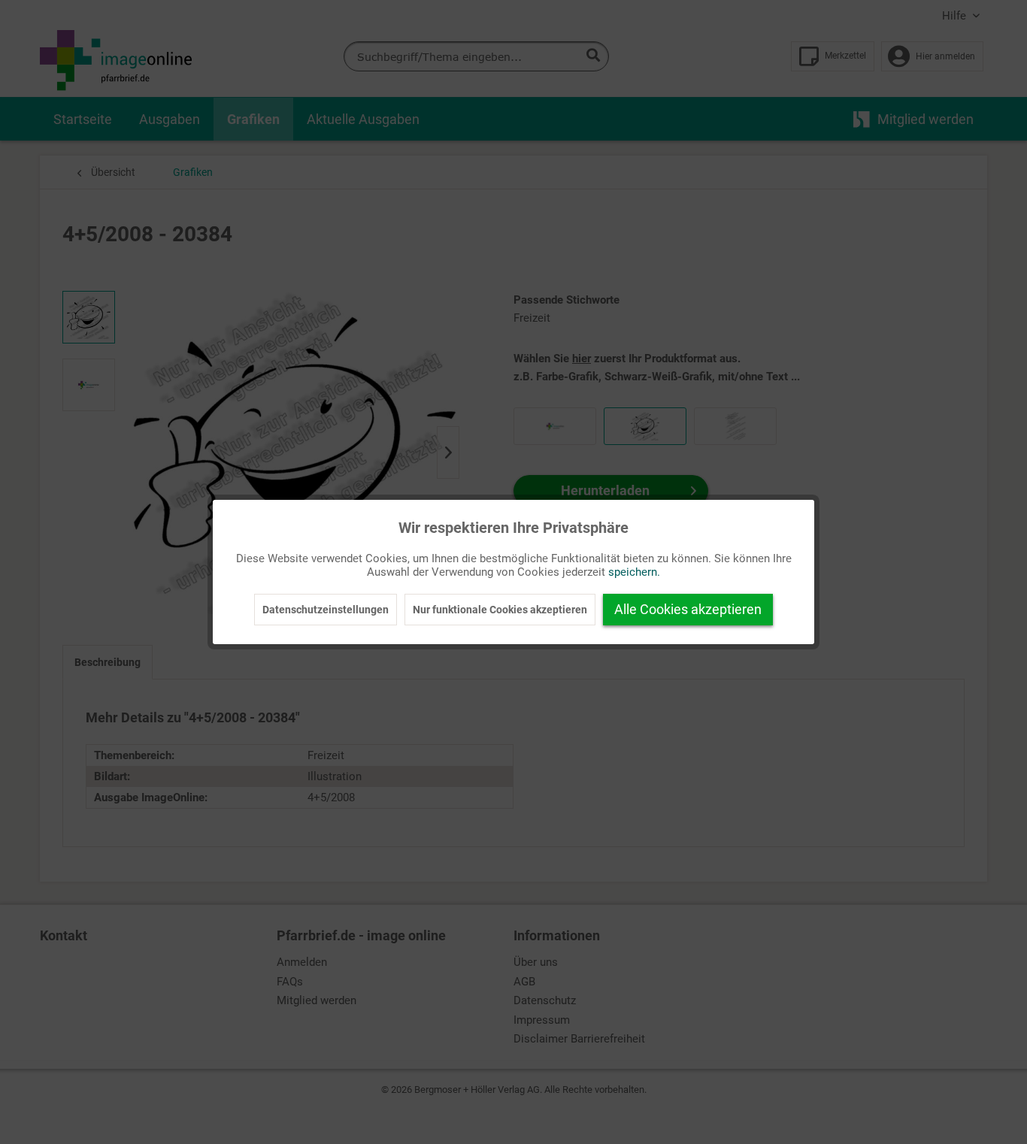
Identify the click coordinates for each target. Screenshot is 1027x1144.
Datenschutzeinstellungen (325, 610)
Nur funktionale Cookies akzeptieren (500, 610)
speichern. (634, 572)
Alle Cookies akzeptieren (688, 609)
